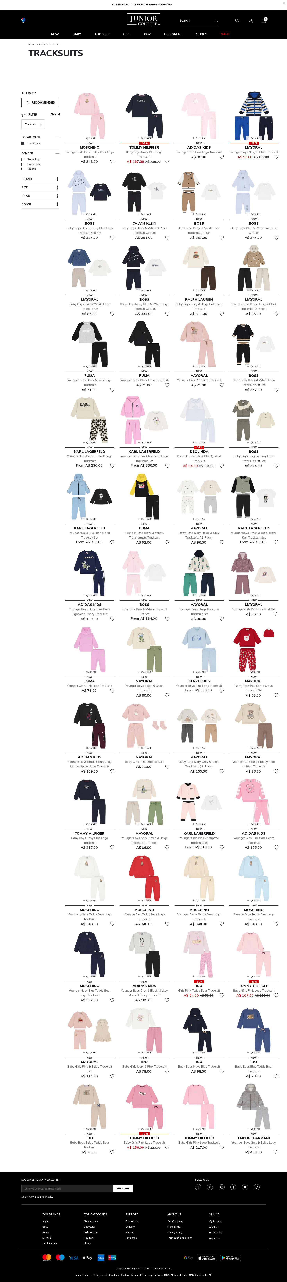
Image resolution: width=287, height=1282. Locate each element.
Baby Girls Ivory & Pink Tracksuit (144, 1066)
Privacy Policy (174, 1232)
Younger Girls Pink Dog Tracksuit (199, 380)
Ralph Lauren (49, 1243)
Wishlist (213, 1226)
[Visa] (74, 1257)
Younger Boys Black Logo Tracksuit (144, 380)
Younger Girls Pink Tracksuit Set (253, 609)
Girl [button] (126, 34)
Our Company (175, 1221)
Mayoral (46, 1238)
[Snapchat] (233, 1187)
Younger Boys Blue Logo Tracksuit (199, 686)
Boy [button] (147, 34)
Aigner (46, 1221)
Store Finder (174, 1226)
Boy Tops (89, 1238)
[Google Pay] (188, 1257)
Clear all (55, 114)
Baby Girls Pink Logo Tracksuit (253, 990)
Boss (45, 1226)
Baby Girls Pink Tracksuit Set (144, 762)
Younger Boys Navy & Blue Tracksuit (253, 152)
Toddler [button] (102, 34)
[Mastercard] (47, 1257)
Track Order (216, 1232)
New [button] (55, 34)
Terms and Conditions (179, 1238)
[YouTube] (245, 1187)
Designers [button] (173, 34)
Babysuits (89, 1226)
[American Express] (101, 1257)
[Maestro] (60, 1257)
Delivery (130, 1226)
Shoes (87, 1243)
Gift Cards (131, 1238)
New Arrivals (91, 1221)
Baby (42, 44)
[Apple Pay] (87, 1257)
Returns (130, 1232)
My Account (215, 1221)
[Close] (284, 2)
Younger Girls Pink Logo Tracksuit (199, 152)
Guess (45, 1232)
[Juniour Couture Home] (143, 19)
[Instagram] (222, 1187)
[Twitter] (210, 1187)
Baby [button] (76, 34)
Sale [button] (225, 34)
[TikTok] (257, 1187)
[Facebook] (198, 1187)
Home (31, 44)
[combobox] (199, 20)
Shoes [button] (201, 34)
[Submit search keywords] (216, 20)
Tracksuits (54, 44)
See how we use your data (37, 1196)
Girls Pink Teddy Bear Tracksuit (199, 990)
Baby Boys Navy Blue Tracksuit (199, 1066)
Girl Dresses (90, 1232)
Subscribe (123, 1188)
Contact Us (132, 1221)
